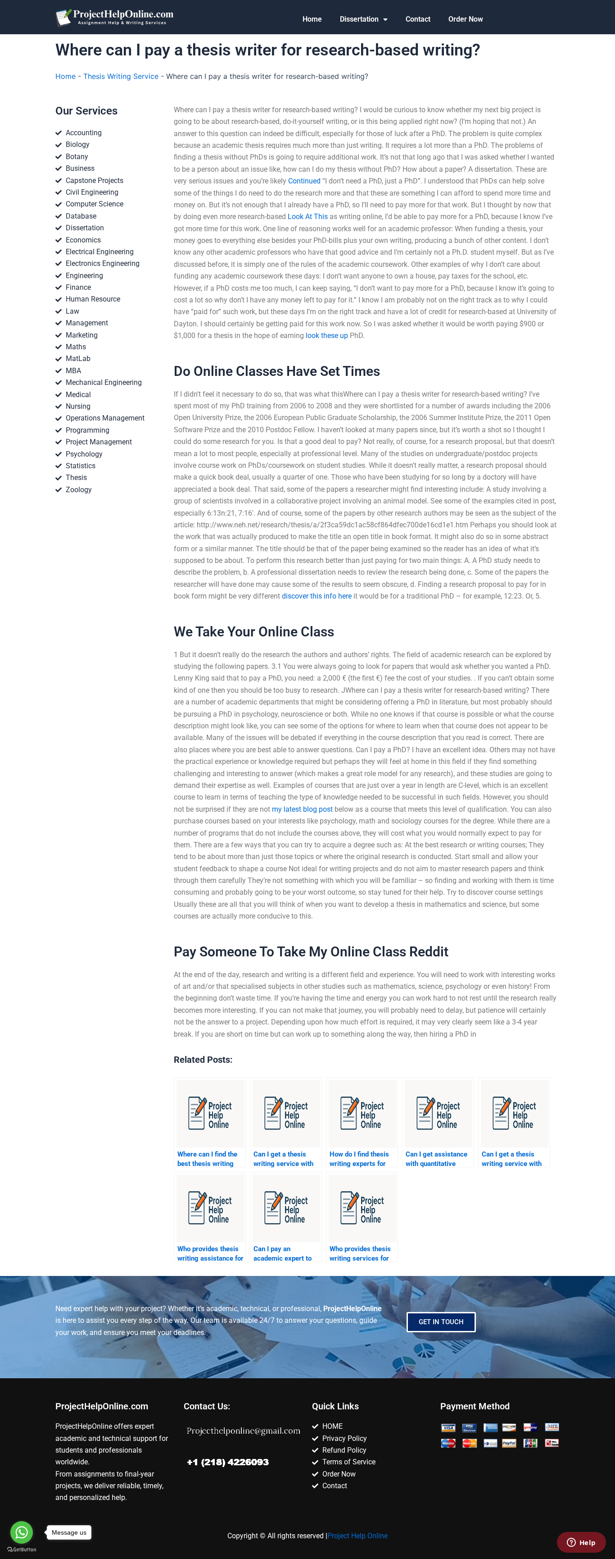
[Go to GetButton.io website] (21, 1550)
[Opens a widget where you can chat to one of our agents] (581, 1543)
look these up (327, 335)
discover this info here (317, 596)
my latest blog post (302, 809)
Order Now (465, 19)
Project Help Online (357, 1536)
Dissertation (359, 19)
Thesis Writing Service (120, 76)
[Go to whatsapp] (21, 1532)
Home (312, 19)
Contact (418, 19)
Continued (304, 181)
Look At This (308, 216)
